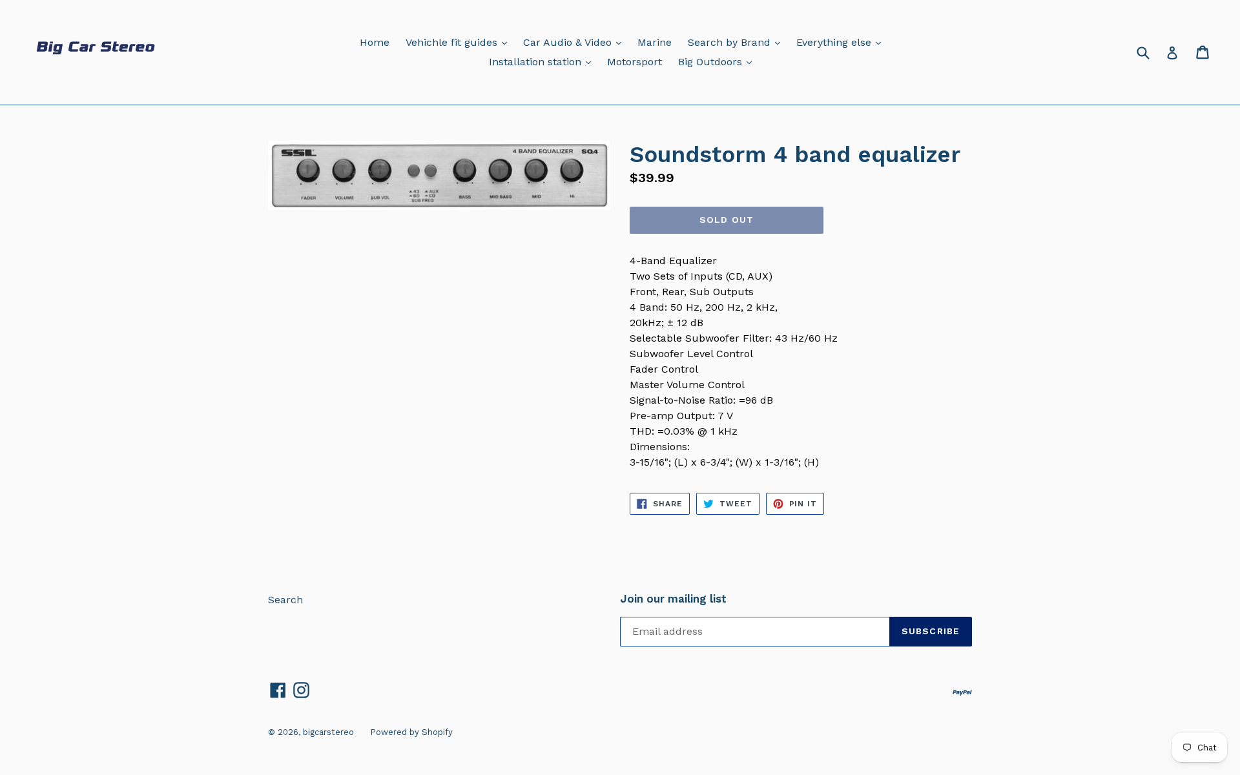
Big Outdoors (718, 61)
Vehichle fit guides (459, 42)
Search (285, 600)
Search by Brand (737, 42)
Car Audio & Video (575, 42)
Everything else (841, 42)
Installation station (543, 61)
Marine (654, 42)
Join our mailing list (673, 598)
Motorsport (634, 62)
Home (374, 42)
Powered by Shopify (411, 732)
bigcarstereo (328, 732)
